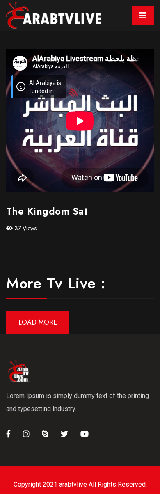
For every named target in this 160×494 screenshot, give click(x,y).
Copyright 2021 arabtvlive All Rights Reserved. (80, 484)
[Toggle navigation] (143, 15)
